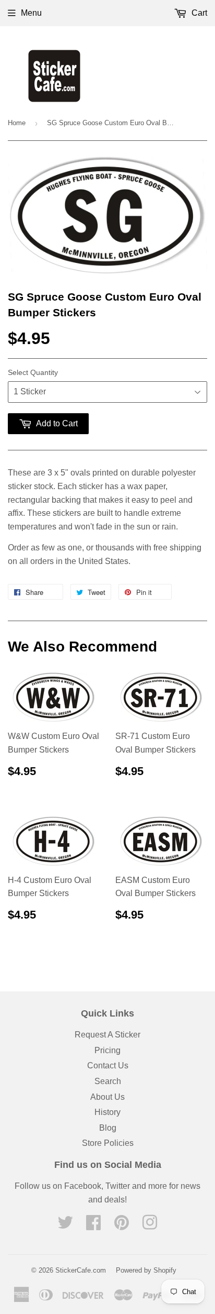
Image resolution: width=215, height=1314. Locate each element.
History (107, 1112)
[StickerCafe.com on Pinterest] (121, 1225)
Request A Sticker (107, 1034)
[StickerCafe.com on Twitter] (65, 1225)
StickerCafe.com (80, 1270)
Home (17, 123)
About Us (107, 1096)
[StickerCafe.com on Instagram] (150, 1225)
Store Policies (108, 1143)
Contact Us (107, 1065)
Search (107, 1081)
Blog (107, 1127)
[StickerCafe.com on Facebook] (93, 1225)
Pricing (107, 1050)
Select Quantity (33, 372)
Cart (198, 12)
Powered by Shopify (146, 1270)
